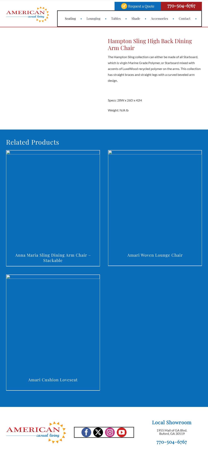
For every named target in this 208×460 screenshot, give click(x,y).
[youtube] (122, 432)
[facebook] (86, 432)
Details (53, 200)
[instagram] (110, 432)
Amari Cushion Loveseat (53, 379)
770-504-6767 (181, 5)
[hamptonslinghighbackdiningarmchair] (38, 76)
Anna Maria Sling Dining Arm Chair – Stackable (53, 257)
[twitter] (98, 432)
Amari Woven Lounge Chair (155, 255)
